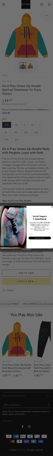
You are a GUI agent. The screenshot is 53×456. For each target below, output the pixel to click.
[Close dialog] (51, 207)
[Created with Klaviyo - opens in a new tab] (26, 249)
